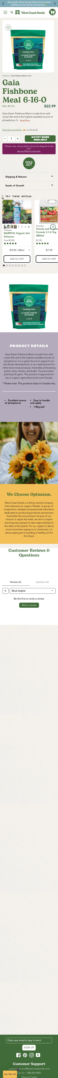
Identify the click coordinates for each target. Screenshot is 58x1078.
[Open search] (5, 591)
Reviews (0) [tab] (15, 582)
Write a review (29, 605)
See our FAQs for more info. (29, 151)
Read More (25, 120)
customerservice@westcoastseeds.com (29, 1068)
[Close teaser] (17, 1069)
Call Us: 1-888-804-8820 (29, 1072)
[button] (52, 12)
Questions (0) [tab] (42, 582)
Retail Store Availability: (12, 130)
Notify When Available (40, 138)
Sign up (29, 1047)
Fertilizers (6, 76)
